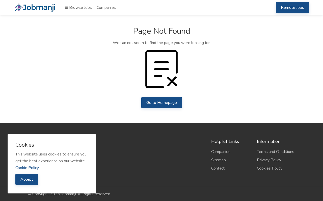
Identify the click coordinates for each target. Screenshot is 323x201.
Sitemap (218, 160)
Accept (26, 179)
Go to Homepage (161, 102)
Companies (106, 7)
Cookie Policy (27, 168)
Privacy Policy (269, 160)
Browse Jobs (80, 7)
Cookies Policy (269, 168)
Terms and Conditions (275, 151)
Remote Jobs (292, 7)
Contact (218, 168)
